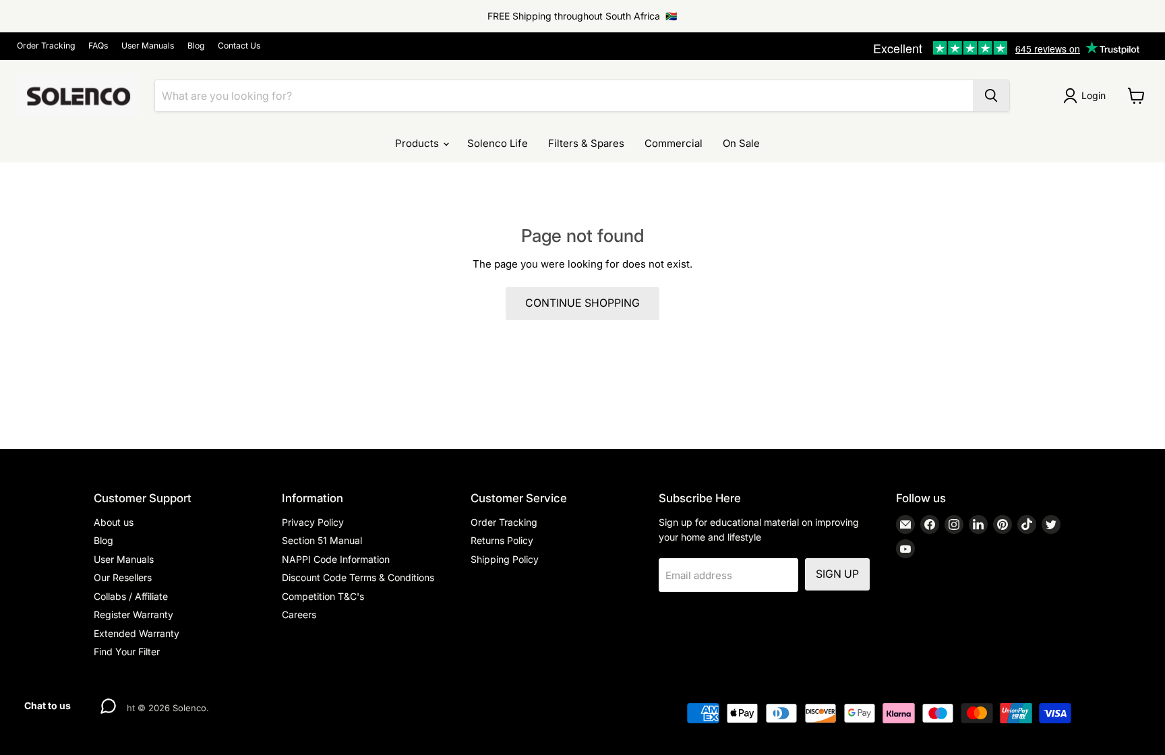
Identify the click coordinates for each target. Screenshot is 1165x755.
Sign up (837, 574)
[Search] (991, 95)
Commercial (674, 143)
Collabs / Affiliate (131, 596)
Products (418, 143)
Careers (299, 614)
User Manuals (147, 46)
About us (113, 522)
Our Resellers (123, 577)
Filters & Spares (586, 143)
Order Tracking (46, 46)
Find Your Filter (127, 651)
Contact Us (239, 46)
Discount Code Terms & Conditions (358, 577)
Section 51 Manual (322, 540)
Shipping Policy (505, 559)
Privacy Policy (313, 522)
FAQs (98, 46)
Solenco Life (497, 143)
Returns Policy (502, 540)
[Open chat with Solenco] (107, 705)
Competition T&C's (323, 596)
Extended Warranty (136, 633)
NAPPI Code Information (336, 559)
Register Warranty (133, 614)
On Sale (741, 143)
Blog (195, 46)
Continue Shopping (582, 303)
